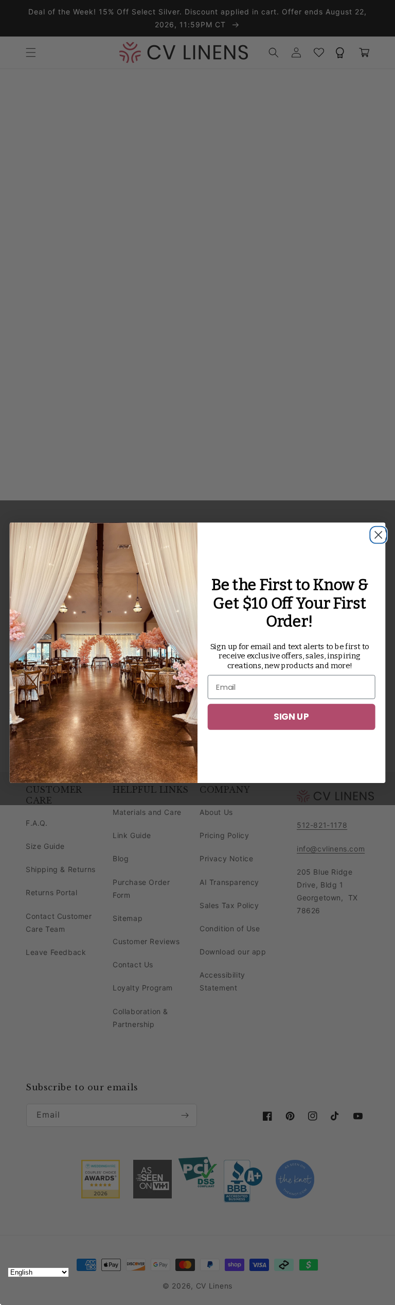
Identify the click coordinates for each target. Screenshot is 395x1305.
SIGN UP (291, 716)
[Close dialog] (375, 531)
